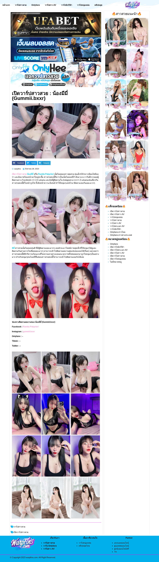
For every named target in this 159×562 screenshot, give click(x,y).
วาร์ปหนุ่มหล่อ (83, 5)
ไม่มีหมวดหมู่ (116, 262)
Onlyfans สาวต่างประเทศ (121, 235)
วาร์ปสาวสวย (20, 5)
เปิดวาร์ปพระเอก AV (119, 250)
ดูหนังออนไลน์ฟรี (121, 549)
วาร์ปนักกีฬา (66, 5)
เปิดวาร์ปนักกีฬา (117, 247)
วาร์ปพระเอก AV (117, 226)
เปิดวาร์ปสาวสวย (117, 211)
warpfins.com (32, 557)
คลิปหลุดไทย (84, 546)
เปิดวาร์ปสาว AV (117, 214)
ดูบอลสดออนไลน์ (121, 546)
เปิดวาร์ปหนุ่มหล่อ (118, 259)
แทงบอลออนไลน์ (121, 543)
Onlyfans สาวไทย (117, 232)
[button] (18, 163)
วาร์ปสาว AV (50, 5)
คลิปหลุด (98, 5)
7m (115, 552)
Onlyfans (35, 5)
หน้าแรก (6, 5)
